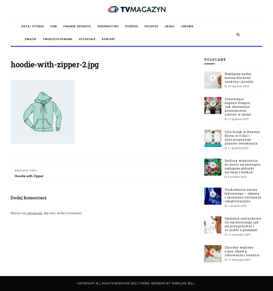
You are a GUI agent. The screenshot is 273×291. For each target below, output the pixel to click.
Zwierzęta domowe (58, 39)
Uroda (169, 26)
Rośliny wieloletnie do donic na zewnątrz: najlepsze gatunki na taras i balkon (243, 166)
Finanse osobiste (77, 26)
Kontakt (108, 39)
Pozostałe (87, 39)
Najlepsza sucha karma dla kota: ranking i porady (239, 78)
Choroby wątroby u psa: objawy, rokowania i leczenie (242, 251)
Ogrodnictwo (108, 26)
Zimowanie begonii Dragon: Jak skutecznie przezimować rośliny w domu (238, 106)
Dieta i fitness (32, 26)
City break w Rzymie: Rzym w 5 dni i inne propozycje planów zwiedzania (242, 137)
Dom (54, 26)
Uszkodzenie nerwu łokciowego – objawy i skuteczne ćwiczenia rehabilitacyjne (243, 195)
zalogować (34, 213)
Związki (30, 39)
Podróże (131, 26)
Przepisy (151, 26)
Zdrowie (187, 26)
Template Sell (183, 283)
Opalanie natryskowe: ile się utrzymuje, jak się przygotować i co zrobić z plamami (243, 224)
